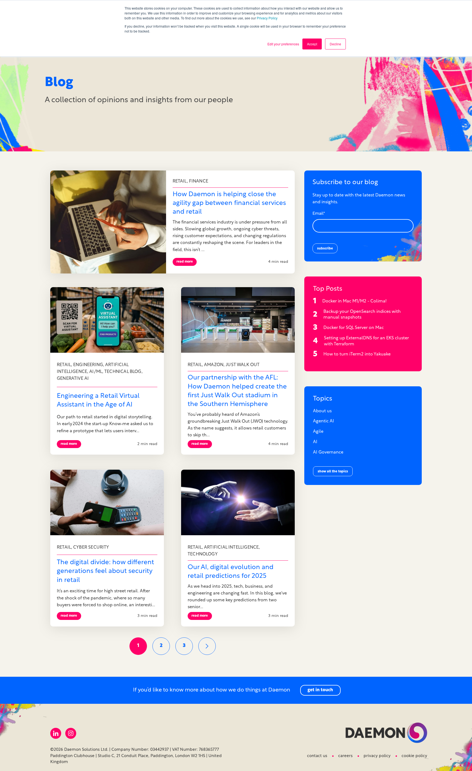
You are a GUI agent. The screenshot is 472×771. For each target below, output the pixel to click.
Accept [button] (312, 44)
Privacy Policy (267, 18)
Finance (198, 181)
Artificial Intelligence (231, 547)
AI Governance (328, 452)
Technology (203, 554)
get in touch (320, 690)
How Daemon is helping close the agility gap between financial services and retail (229, 203)
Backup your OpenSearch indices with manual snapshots (362, 315)
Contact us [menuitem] (317, 756)
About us (322, 411)
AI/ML (95, 372)
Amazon (213, 365)
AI (315, 442)
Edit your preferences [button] (283, 44)
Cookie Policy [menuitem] (414, 756)
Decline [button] (335, 44)
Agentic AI (323, 421)
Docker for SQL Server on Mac (353, 328)
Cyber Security (91, 547)
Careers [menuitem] (345, 756)
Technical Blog (122, 372)
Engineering (88, 365)
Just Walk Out (242, 365)
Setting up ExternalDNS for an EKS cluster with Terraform (366, 341)
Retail (180, 181)
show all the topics (333, 471)
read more (184, 261)
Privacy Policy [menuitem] (377, 756)
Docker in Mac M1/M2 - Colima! (354, 301)
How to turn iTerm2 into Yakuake (357, 354)
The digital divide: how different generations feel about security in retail (105, 571)
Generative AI (73, 378)
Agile (318, 431)
